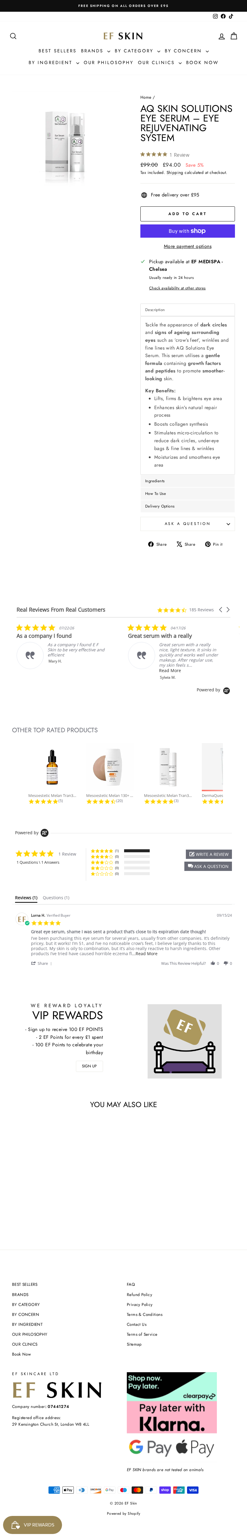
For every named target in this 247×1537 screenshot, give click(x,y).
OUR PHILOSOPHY (108, 62)
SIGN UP (89, 1066)
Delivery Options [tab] (159, 506)
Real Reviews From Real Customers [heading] (61, 609)
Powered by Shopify (123, 1513)
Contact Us (136, 1324)
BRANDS (93, 51)
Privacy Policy (140, 1304)
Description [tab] (155, 310)
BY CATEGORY (135, 51)
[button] (221, 609)
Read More (170, 670)
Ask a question (188, 523)
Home (146, 97)
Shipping (175, 172)
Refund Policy (139, 1295)
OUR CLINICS (157, 62)
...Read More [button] (145, 953)
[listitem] (62, 646)
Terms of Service (142, 1334)
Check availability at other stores (177, 288)
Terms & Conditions (144, 1314)
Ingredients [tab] (154, 481)
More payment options (187, 246)
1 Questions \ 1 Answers (38, 862)
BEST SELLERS (58, 51)
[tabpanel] (187, 395)
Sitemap (134, 1344)
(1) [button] (117, 850)
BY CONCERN (184, 51)
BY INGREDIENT (52, 62)
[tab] (26, 899)
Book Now (202, 62)
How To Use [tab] (155, 493)
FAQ (131, 1284)
